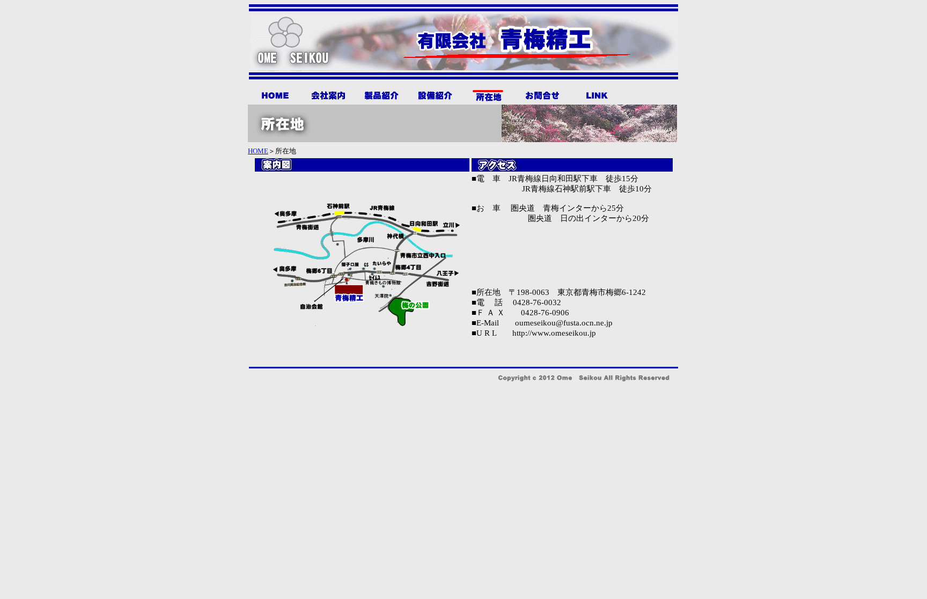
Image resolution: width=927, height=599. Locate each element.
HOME (258, 151)
